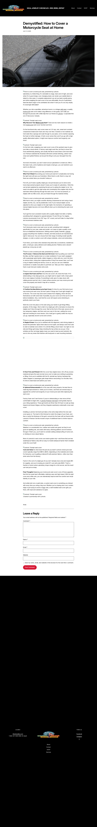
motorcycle (26, 111)
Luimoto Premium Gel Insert (49, 401)
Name (25, 539)
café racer (63, 109)
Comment (26, 521)
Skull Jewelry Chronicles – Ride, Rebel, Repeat (45, 8)
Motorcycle (40, 122)
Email (25, 547)
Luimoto (60, 113)
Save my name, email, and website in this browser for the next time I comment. (49, 563)
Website (25, 555)
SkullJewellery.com (18, 734)
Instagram (79, 736)
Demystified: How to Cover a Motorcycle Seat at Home (45, 25)
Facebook (79, 734)
